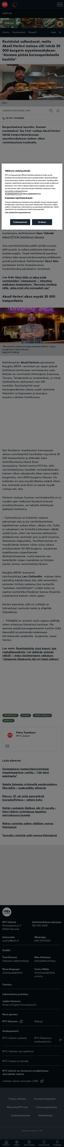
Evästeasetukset (20, 222)
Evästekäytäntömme (13, 194)
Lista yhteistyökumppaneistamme (18, 212)
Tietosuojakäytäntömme (31, 194)
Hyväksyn (42, 222)
